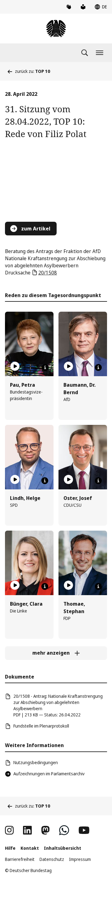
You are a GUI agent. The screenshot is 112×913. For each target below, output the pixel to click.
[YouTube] (84, 830)
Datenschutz (52, 859)
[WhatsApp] (64, 830)
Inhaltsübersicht (62, 848)
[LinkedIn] (27, 830)
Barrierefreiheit (20, 859)
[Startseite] (56, 28)
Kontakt (30, 848)
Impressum (80, 859)
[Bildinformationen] (45, 367)
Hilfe (10, 848)
